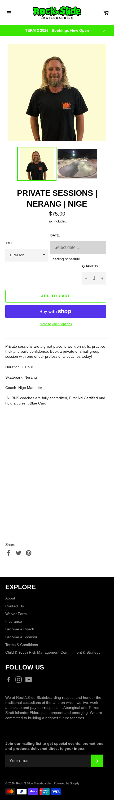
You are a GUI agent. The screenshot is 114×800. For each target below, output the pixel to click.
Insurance (13, 621)
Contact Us (14, 606)
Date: (55, 235)
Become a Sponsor (21, 637)
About (10, 598)
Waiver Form (16, 614)
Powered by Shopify (67, 783)
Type (9, 243)
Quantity (90, 266)
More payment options (56, 324)
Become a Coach (19, 629)
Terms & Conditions (21, 645)
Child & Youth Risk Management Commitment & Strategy (52, 652)
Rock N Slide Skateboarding (34, 783)
